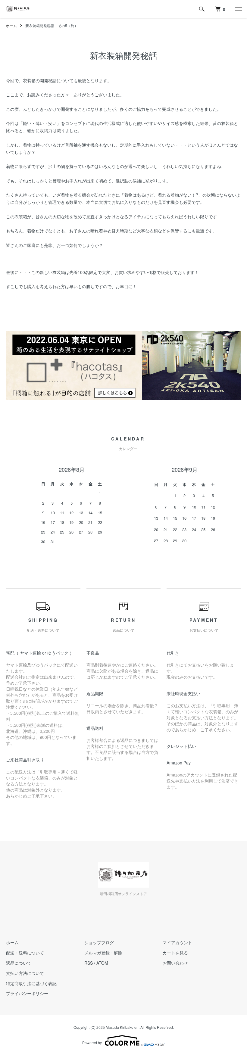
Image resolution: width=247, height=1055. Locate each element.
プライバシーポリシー (27, 993)
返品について (18, 963)
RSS (88, 963)
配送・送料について (25, 953)
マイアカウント (177, 942)
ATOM (102, 963)
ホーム (11, 25)
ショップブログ (99, 942)
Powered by (92, 1042)
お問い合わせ (175, 963)
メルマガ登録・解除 (103, 953)
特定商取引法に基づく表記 (31, 983)
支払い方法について (25, 973)
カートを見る (175, 953)
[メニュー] (238, 9)
